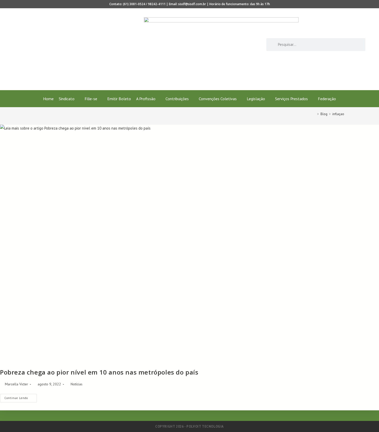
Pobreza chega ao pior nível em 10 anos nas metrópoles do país (99, 372)
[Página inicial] (314, 114)
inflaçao (338, 114)
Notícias (77, 384)
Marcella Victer (16, 384)
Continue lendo (20, 397)
